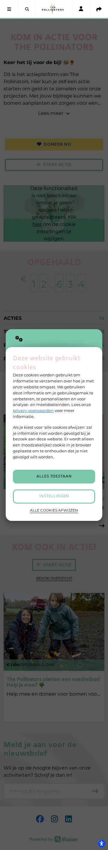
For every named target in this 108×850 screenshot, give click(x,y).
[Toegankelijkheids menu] (101, 843)
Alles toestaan (54, 476)
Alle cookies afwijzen (54, 510)
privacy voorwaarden (33, 410)
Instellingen (54, 496)
